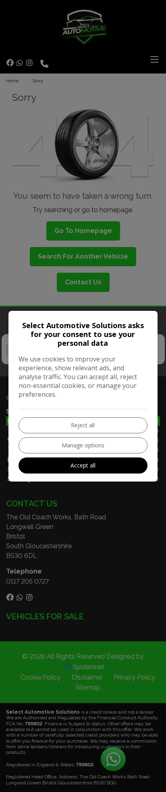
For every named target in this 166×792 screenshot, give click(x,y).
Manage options (83, 445)
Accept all (83, 465)
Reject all (83, 425)
